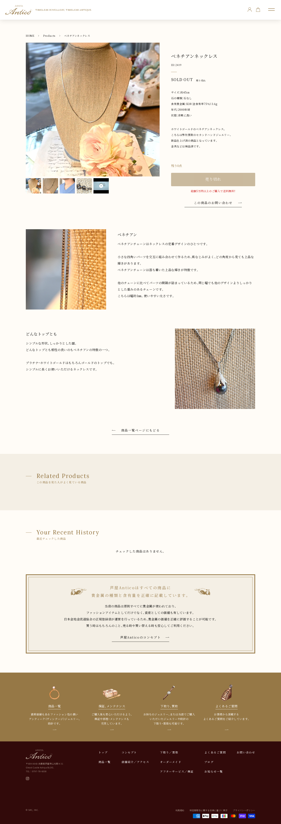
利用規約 (179, 810)
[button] (271, 9)
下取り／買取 (169, 752)
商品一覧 (104, 762)
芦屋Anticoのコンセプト (140, 637)
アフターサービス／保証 (177, 771)
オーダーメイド (170, 762)
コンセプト (129, 752)
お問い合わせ (246, 752)
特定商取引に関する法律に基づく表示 (208, 810)
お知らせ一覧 (213, 771)
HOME (30, 35)
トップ (103, 752)
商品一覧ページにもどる (140, 430)
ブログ (209, 762)
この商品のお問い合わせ (213, 203)
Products (49, 35)
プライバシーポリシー (244, 810)
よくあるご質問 (215, 752)
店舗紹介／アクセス (135, 762)
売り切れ (213, 179)
